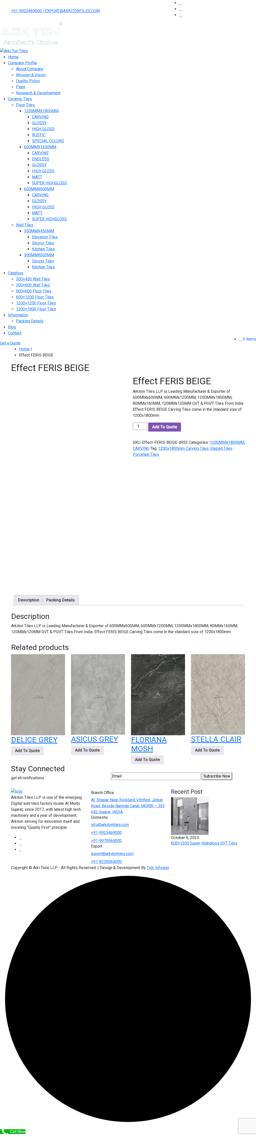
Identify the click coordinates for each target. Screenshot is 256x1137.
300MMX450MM (39, 231)
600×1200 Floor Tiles (35, 297)
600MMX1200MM (40, 147)
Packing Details (30, 321)
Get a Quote (10, 343)
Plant (20, 87)
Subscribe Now (217, 776)
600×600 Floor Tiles (34, 291)
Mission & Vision (31, 75)
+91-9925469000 (106, 832)
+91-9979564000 (106, 840)
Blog (12, 327)
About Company (30, 69)
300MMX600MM (39, 255)
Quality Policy (28, 81)
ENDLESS (40, 159)
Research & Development (38, 93)
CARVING (40, 117)
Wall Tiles (24, 225)
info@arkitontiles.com (110, 824)
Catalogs (16, 273)
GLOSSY (39, 123)
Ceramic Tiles (20, 99)
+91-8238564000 (106, 861)
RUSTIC (39, 135)
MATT (37, 177)
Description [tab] (28, 600)
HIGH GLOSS (43, 129)
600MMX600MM (39, 189)
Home (13, 57)
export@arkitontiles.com (112, 853)
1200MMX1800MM (41, 111)
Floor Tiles (25, 105)
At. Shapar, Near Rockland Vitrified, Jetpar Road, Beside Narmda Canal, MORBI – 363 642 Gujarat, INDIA (128, 806)
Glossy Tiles (43, 243)
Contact (14, 333)
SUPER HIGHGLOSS (49, 183)
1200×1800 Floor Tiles (36, 309)
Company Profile (22, 63)
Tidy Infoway (158, 867)
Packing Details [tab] (60, 600)
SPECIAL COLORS (48, 141)
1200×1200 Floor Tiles (36, 303)
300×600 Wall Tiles (33, 285)
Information (18, 315)
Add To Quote (164, 427)
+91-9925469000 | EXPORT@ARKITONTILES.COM (55, 11)
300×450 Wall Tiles (33, 279)
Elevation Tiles (45, 237)
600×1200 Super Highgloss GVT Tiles (204, 843)
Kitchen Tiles (43, 249)
